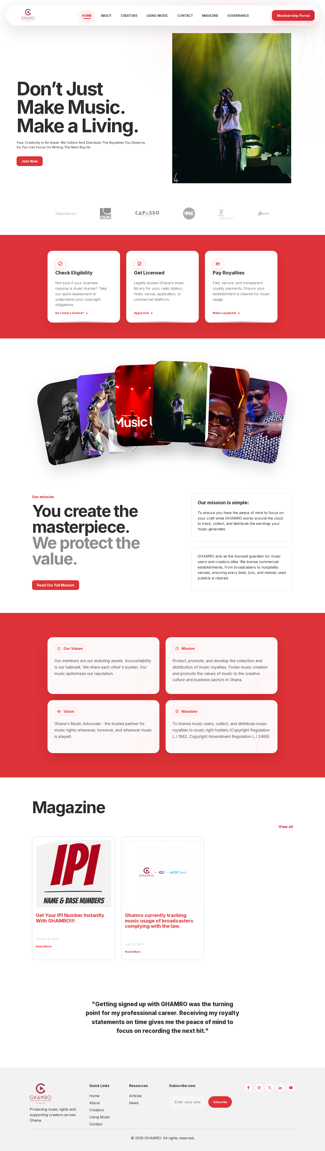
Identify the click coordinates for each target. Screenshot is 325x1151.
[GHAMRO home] (36, 15)
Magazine (210, 15)
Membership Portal (293, 15)
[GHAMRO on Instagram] (259, 1087)
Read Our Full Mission (55, 585)
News (134, 1103)
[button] (69, 421)
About (106, 15)
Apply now (141, 313)
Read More (44, 946)
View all (286, 826)
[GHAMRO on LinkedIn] (280, 1087)
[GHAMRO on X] (270, 1087)
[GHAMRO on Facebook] (248, 1087)
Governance (238, 15)
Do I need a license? (69, 313)
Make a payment (224, 313)
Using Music (157, 15)
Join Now (29, 161)
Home (87, 15)
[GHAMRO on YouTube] (291, 1087)
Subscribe (220, 1102)
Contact (185, 15)
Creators (129, 15)
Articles (135, 1096)
